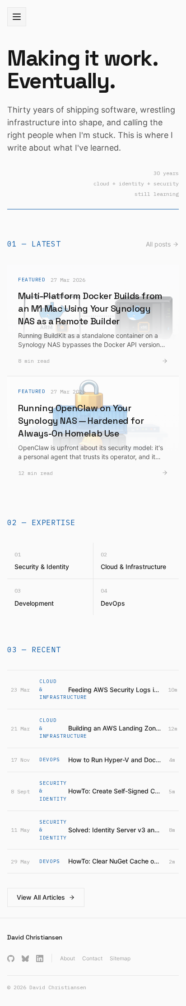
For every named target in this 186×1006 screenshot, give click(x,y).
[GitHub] (10, 958)
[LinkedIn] (39, 958)
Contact (92, 958)
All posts (158, 244)
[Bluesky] (25, 958)
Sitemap (120, 958)
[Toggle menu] (16, 16)
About (67, 958)
